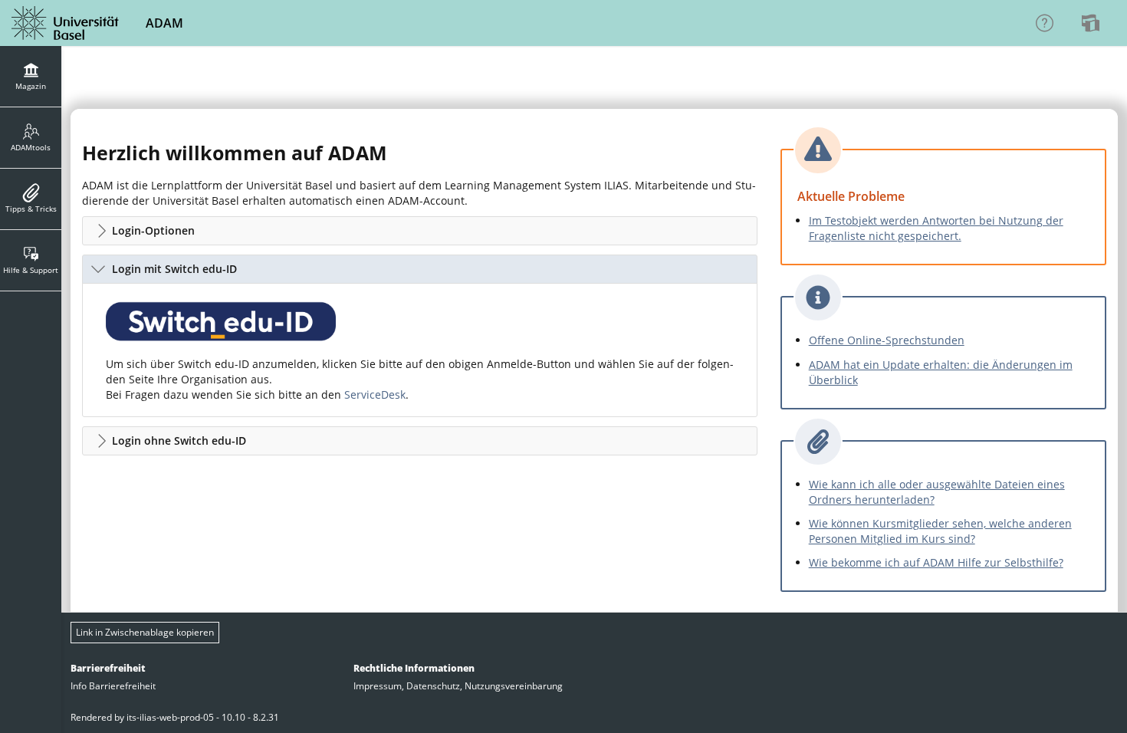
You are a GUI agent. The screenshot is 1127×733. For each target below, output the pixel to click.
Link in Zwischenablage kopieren (145, 632)
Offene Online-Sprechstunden (886, 340)
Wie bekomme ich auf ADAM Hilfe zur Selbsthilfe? (936, 562)
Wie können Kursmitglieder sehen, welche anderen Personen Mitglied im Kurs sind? (940, 531)
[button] (419, 230)
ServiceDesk (375, 394)
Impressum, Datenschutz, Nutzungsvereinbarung (458, 685)
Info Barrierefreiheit (113, 685)
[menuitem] (1093, 23)
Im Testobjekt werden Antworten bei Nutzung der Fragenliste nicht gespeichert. (936, 228)
